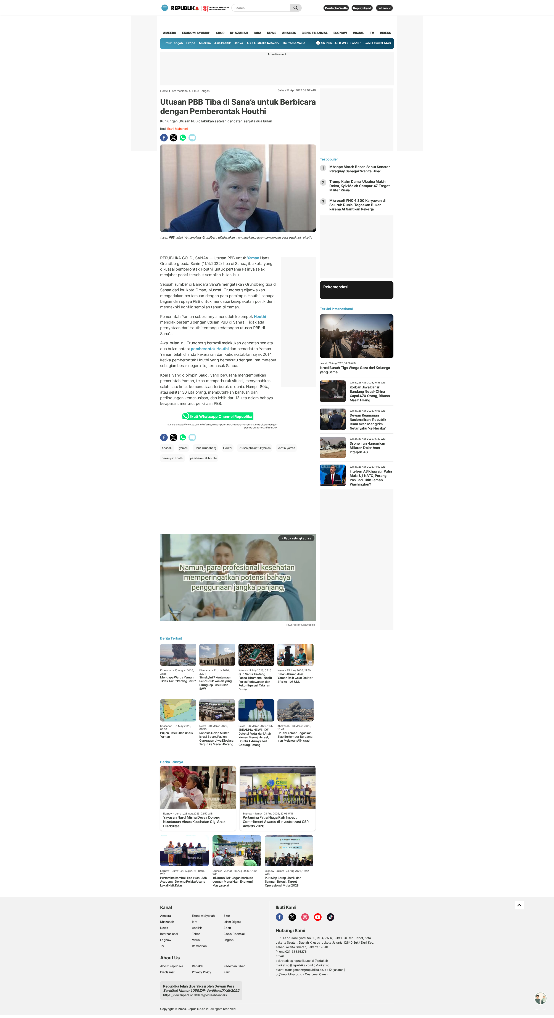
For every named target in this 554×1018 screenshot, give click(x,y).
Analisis (197, 928)
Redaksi (197, 966)
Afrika (238, 43)
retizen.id (384, 8)
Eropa (190, 43)
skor (220, 33)
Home (164, 91)
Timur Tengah (173, 43)
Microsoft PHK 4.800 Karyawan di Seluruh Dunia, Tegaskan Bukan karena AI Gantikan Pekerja (357, 204)
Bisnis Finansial (315, 33)
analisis (289, 33)
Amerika (205, 43)
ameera (169, 33)
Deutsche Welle (336, 8)
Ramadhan (199, 946)
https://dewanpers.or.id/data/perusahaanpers (195, 995)
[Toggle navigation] (164, 7)
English (229, 940)
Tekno (196, 934)
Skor (227, 915)
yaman (183, 448)
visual (358, 33)
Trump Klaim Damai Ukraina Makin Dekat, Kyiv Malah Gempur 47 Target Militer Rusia (359, 185)
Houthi (259, 316)
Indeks (385, 33)
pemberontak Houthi (210, 348)
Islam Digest (232, 921)
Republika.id (362, 8)
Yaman (253, 258)
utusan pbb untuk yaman (255, 448)
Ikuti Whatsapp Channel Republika (221, 416)
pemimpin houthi (172, 458)
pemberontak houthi (203, 458)
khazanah (239, 33)
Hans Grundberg (205, 448)
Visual (196, 940)
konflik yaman (286, 448)
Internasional (180, 91)
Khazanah (167, 921)
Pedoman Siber (234, 966)
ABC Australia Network (262, 43)
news (271, 33)
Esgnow (165, 940)
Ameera (165, 915)
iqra (257, 33)
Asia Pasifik (222, 43)
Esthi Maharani (177, 128)
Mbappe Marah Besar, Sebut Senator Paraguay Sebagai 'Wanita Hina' (359, 169)
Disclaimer (167, 972)
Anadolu (167, 448)
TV (372, 33)
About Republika (171, 966)
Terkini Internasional (336, 309)
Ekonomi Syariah (196, 33)
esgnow (340, 33)
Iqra (194, 921)
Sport (227, 928)
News (164, 928)
